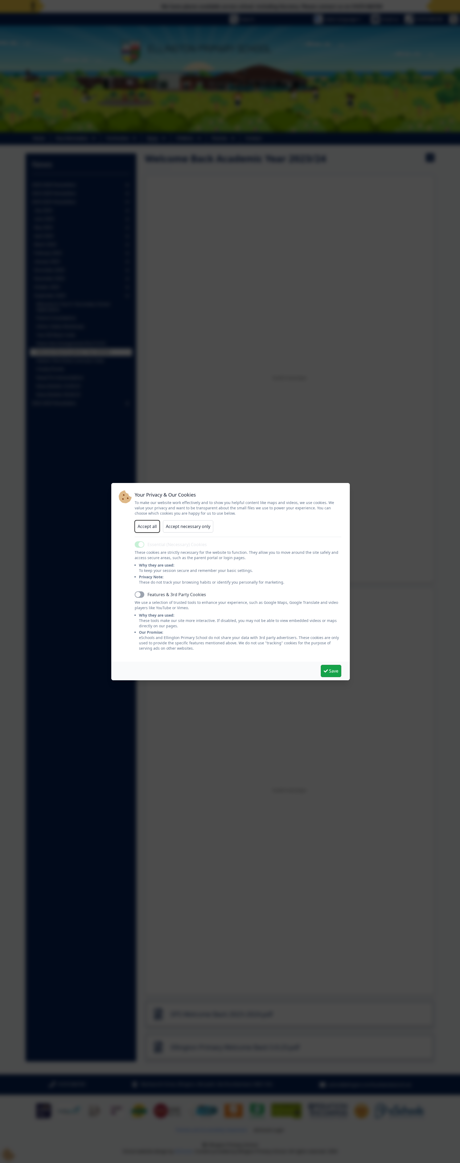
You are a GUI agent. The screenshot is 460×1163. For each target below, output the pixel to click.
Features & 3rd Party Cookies (176, 594)
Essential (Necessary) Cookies (177, 544)
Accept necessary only (188, 526)
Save (333, 671)
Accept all (147, 526)
